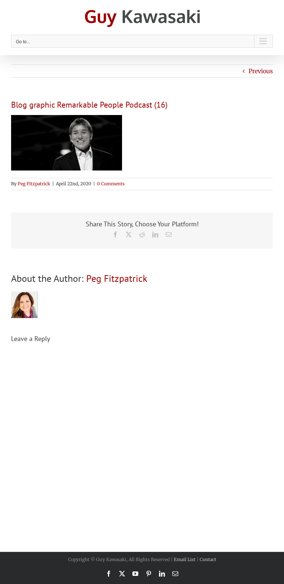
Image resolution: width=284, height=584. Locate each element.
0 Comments (111, 183)
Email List (185, 559)
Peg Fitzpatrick (34, 183)
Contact (208, 559)
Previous (260, 71)
